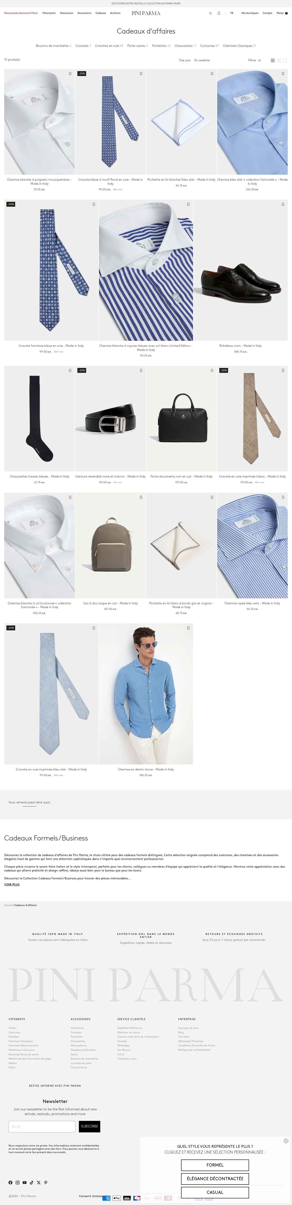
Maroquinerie (79, 1045)
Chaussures (66, 13)
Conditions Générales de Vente (196, 1045)
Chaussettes (78, 1041)
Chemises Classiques (21, 1041)
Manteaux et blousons (22, 1050)
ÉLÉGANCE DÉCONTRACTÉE (215, 1179)
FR (231, 13)
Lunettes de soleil (81, 1063)
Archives (115, 13)
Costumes (14, 1032)
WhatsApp (123, 1045)
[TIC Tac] (32, 1183)
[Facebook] (10, 1183)
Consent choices (90, 1196)
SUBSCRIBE (89, 1126)
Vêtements (49, 13)
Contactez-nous (127, 1059)
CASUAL (215, 1193)
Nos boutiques (250, 13)
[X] (39, 1183)
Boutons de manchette (84, 1059)
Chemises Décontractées (23, 1045)
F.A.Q (120, 1054)
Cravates (76, 1032)
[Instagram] (17, 1183)
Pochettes (77, 1037)
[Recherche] (210, 13)
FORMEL (215, 1165)
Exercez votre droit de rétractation (138, 1037)
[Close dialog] (286, 1141)
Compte (122, 1041)
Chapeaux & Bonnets (83, 1050)
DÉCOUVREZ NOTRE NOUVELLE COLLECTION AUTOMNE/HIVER (146, 4)
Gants (74, 1054)
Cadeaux (101, 13)
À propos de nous (188, 1028)
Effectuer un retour (128, 1032)
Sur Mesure (124, 1050)
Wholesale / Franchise (190, 1041)
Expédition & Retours (129, 1028)
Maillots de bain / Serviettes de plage (30, 1059)
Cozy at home (79, 1067)
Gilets (12, 1067)
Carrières (183, 1037)
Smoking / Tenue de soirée (24, 1054)
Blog (181, 1032)
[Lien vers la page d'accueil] (146, 13)
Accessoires (84, 13)
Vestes (12, 1028)
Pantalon (14, 1037)
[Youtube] (25, 1183)
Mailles (13, 1063)
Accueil (8, 905)
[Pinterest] (46, 1183)
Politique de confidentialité (194, 1050)
